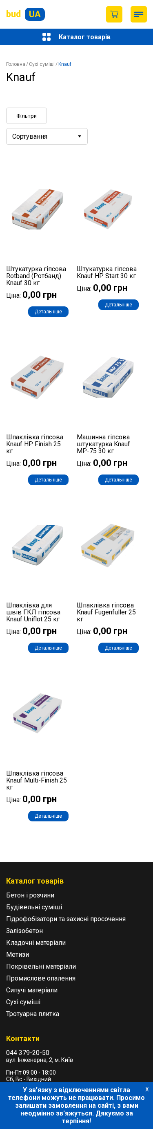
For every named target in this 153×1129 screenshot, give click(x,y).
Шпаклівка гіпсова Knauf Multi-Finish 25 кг (36, 780)
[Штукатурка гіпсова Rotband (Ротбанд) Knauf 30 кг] (37, 209)
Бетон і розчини (30, 895)
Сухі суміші (42, 64)
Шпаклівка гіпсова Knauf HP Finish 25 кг (34, 444)
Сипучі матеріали (32, 990)
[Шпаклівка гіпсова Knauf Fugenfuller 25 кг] (108, 545)
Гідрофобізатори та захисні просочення (66, 919)
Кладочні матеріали (36, 943)
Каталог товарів (85, 37)
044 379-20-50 (27, 1053)
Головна (15, 64)
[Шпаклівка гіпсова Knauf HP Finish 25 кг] (37, 377)
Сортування (29, 136)
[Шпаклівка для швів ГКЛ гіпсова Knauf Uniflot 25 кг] (37, 545)
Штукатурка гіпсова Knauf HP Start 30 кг (107, 272)
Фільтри (26, 116)
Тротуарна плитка (32, 1014)
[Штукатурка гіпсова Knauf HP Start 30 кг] (108, 209)
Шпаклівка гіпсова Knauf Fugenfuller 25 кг (106, 612)
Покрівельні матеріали (41, 966)
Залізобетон (24, 931)
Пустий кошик (114, 14)
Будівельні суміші (34, 907)
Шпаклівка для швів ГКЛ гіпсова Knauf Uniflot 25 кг (33, 612)
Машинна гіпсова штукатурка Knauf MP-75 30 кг (103, 444)
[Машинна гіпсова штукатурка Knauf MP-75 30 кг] (108, 377)
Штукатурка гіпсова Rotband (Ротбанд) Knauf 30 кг (36, 275)
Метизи (17, 954)
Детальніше (48, 312)
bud (23, 14)
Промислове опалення (40, 978)
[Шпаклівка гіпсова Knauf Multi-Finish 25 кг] (37, 714)
